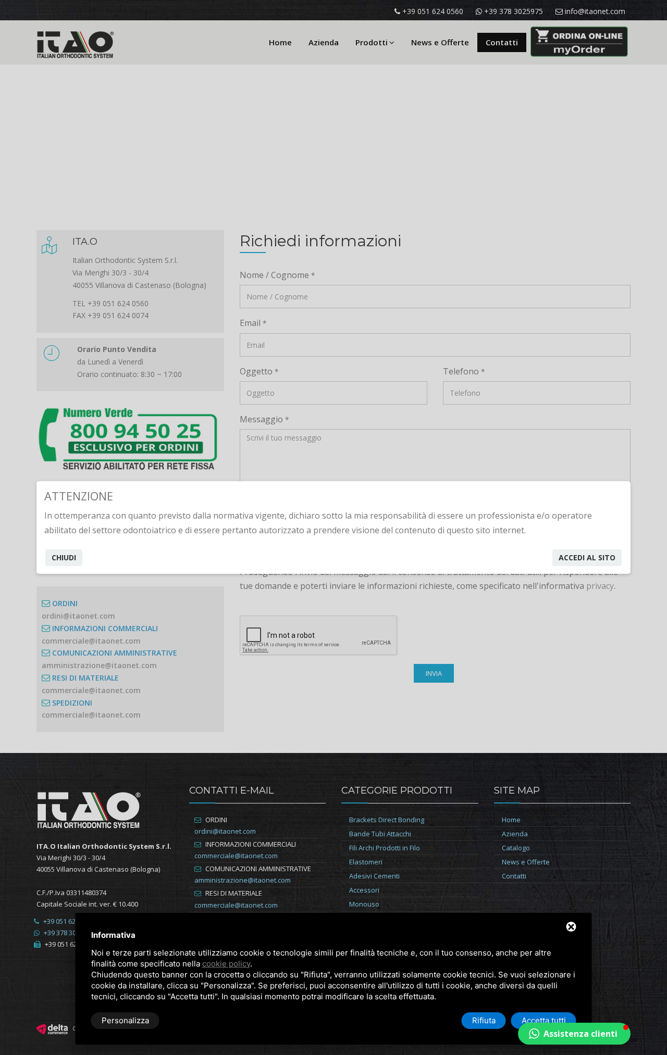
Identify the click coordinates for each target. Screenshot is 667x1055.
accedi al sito (587, 557)
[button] (574, 1034)
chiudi (64, 557)
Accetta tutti (544, 1020)
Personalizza (125, 1020)
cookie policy (226, 964)
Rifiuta (484, 1020)
